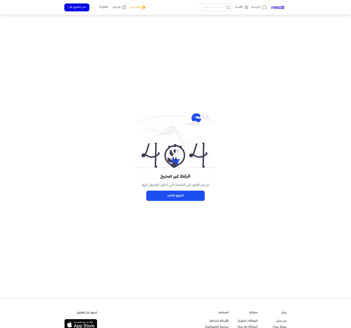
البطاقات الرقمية (248, 321)
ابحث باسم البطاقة (214, 7)
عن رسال (281, 321)
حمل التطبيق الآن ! (76, 7)
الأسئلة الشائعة (219, 321)
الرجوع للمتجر (175, 195)
